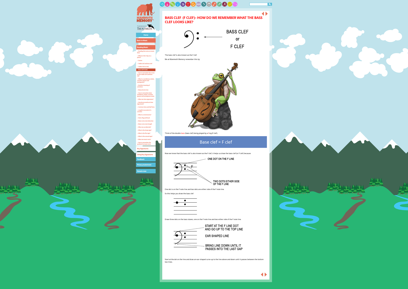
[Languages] (198, 4)
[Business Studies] (229, 4)
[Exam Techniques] (235, 4)
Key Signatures (142, 148)
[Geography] (203, 4)
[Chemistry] (167, 4)
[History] (188, 4)
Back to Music (142, 40)
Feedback (140, 159)
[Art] (219, 4)
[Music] (214, 4)
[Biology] (172, 4)
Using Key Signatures (145, 154)
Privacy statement (144, 165)
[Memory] (162, 4)
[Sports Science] (224, 4)
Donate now (141, 171)
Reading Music (142, 47)
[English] (193, 4)
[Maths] (183, 4)
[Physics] (177, 4)
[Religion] (209, 4)
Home (146, 35)
